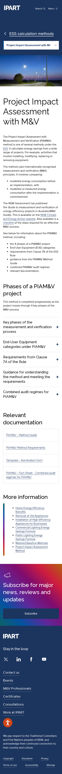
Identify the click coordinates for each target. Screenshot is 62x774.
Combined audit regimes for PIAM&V (26, 394)
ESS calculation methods (31, 33)
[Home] (12, 8)
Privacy (45, 758)
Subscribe (31, 613)
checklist (8, 222)
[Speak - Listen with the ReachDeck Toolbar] (7, 722)
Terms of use (10, 765)
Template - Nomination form (24, 460)
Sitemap (50, 765)
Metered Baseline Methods (32, 543)
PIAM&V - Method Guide (21, 435)
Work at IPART (13, 712)
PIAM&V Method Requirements (25, 447)
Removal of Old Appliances (32, 516)
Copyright (8, 758)
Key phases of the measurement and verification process (27, 327)
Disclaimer (27, 758)
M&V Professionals (17, 688)
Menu (51, 8)
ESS (5, 148)
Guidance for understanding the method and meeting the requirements (26, 377)
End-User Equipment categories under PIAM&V (24, 344)
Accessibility (31, 765)
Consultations (13, 704)
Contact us (11, 673)
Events (8, 680)
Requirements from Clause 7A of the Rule (25, 359)
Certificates (11, 696)
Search (39, 8)
